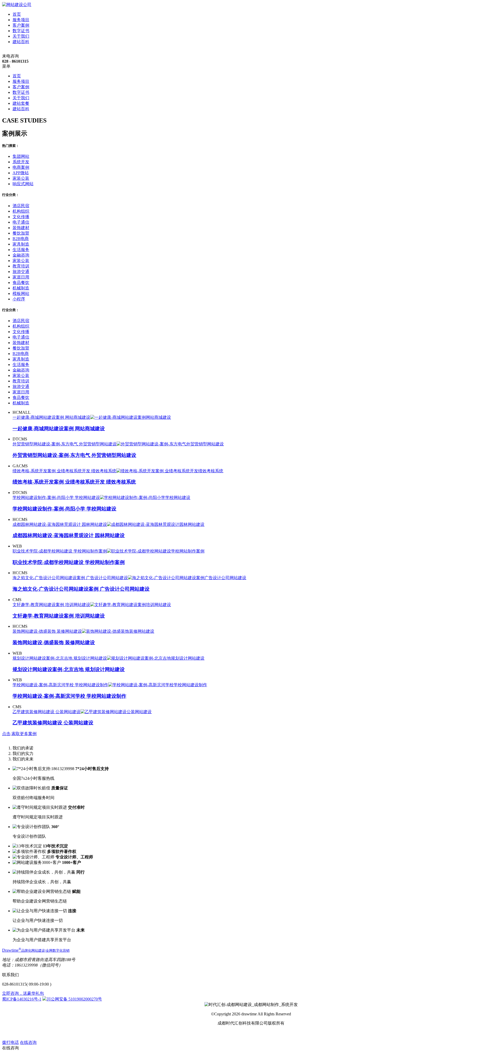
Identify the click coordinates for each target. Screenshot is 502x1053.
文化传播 (21, 216)
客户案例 (21, 25)
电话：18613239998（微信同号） (32, 965)
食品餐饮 (21, 282)
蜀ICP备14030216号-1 (21, 999)
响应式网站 (23, 184)
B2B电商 (21, 238)
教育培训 (21, 266)
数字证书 (21, 30)
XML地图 (260, 1033)
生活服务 (21, 249)
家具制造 (21, 244)
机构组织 (21, 211)
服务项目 (21, 20)
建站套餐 (21, 103)
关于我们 (21, 36)
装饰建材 (21, 227)
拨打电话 (10, 1042)
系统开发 (21, 162)
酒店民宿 (21, 205)
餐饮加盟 (21, 233)
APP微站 (21, 173)
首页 (17, 14)
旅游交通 (21, 271)
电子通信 (21, 222)
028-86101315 (14, 984)
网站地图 (241, 1033)
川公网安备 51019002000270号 (74, 999)
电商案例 (21, 167)
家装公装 (21, 178)
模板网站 (21, 293)
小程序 (19, 299)
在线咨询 (28, 1042)
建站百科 (21, 41)
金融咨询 (21, 255)
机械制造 (21, 288)
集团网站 (21, 156)
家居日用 (21, 277)
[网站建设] (16, 4)
